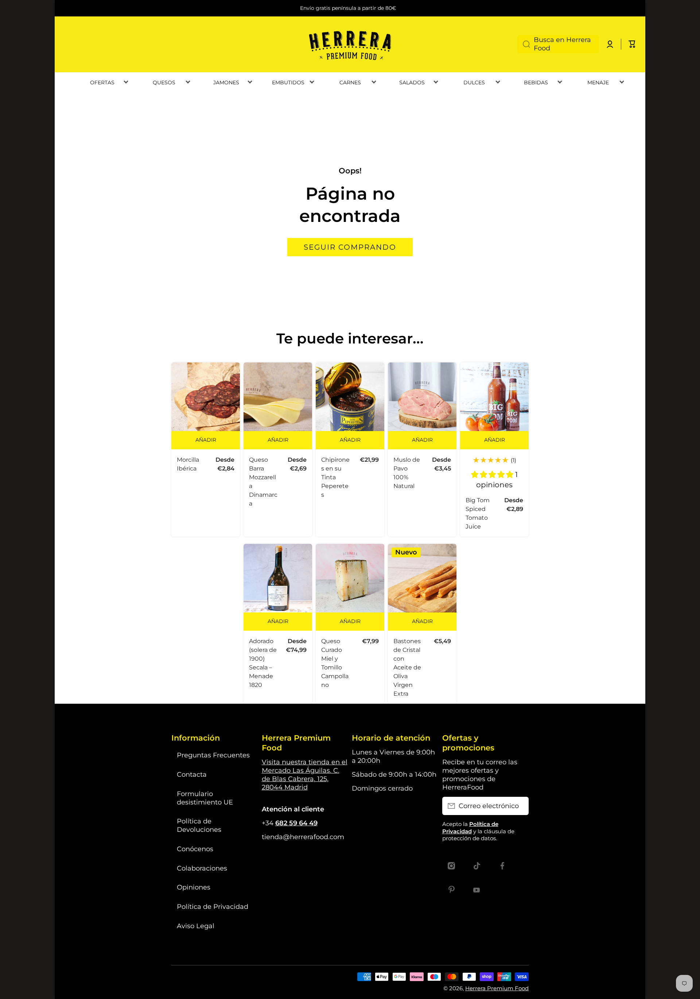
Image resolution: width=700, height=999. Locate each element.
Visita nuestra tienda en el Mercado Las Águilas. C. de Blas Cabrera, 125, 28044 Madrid (304, 774)
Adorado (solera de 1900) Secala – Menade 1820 (263, 663)
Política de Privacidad (212, 906)
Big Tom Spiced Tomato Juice (478, 513)
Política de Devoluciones (199, 825)
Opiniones (193, 887)
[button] (632, 44)
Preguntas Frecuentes (213, 755)
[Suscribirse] (519, 806)
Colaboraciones (202, 868)
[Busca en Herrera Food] (523, 44)
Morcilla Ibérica (188, 464)
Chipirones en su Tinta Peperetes (335, 477)
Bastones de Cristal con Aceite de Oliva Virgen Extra (407, 667)
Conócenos (195, 849)
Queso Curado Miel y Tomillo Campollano (335, 663)
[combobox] (558, 44)
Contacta (192, 774)
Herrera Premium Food (497, 988)
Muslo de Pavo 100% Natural (406, 472)
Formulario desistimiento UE (205, 798)
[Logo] (350, 44)
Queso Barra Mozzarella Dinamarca (263, 481)
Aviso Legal (195, 926)
